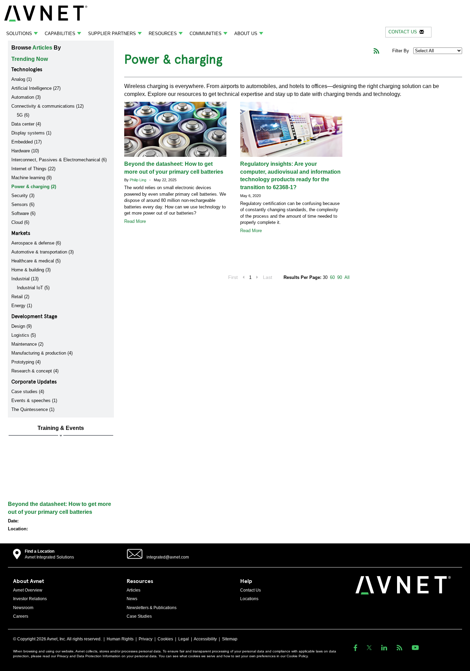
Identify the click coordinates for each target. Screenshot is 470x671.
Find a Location (39, 551)
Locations (249, 598)
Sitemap (229, 639)
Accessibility (205, 639)
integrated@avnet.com (168, 557)
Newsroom (23, 607)
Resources (163, 33)
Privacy (145, 639)
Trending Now (29, 59)
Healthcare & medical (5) (36, 260)
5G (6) (23, 115)
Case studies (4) (27, 391)
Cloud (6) (20, 222)
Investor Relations (30, 598)
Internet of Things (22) (33, 168)
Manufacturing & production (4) (42, 353)
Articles (42, 48)
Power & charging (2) (33, 186)
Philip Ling (138, 180)
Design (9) (21, 326)
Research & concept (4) (34, 371)
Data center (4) (26, 124)
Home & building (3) (31, 269)
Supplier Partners (112, 33)
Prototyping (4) (26, 362)
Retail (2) (20, 296)
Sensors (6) (22, 204)
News (132, 598)
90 (339, 277)
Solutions (19, 33)
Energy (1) (21, 305)
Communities (206, 33)
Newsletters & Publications (152, 607)
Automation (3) (26, 97)
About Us (245, 33)
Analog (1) (21, 79)
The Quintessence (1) (32, 409)
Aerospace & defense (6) (36, 243)
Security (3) (22, 195)
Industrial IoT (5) (33, 287)
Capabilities (60, 33)
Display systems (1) (31, 133)
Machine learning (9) (31, 177)
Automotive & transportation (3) (42, 252)
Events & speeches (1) (34, 400)
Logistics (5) (23, 335)
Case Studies (139, 616)
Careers (20, 616)
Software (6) (23, 213)
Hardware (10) (25, 150)
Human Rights (120, 639)
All (347, 277)
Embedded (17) (26, 141)
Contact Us (250, 590)
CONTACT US (402, 31)
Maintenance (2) (27, 344)
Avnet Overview (27, 590)
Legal (183, 639)
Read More (135, 221)
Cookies (165, 639)
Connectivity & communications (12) (47, 106)
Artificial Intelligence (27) (36, 88)
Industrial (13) (25, 278)
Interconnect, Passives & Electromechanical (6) (59, 159)
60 (332, 277)
